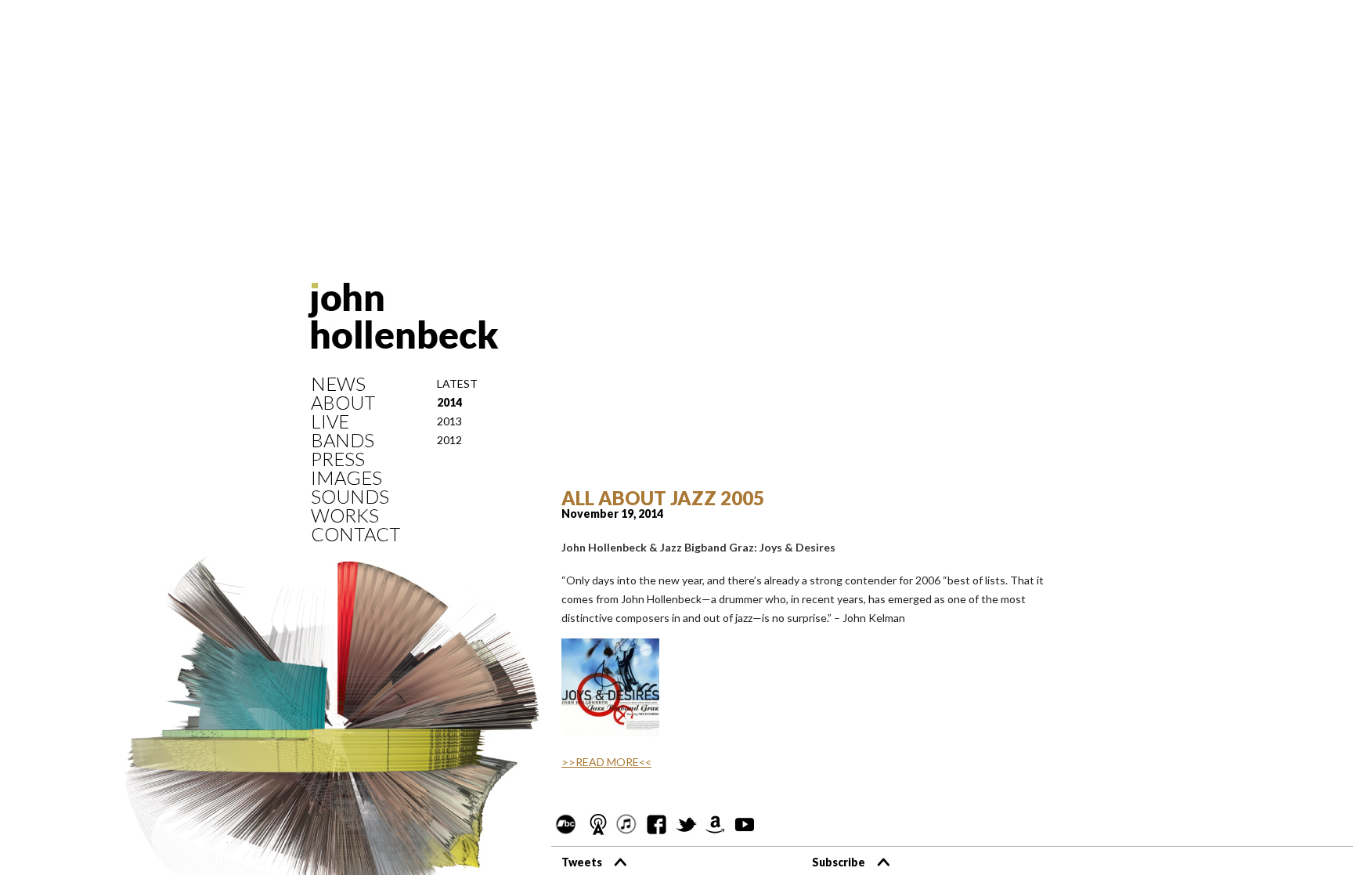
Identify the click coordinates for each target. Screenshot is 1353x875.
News (338, 383)
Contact (355, 534)
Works (345, 515)
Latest (457, 383)
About (343, 402)
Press (338, 459)
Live (330, 421)
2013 (449, 421)
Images (346, 477)
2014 (449, 402)
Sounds (350, 496)
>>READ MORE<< (606, 761)
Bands (342, 440)
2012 (449, 440)
